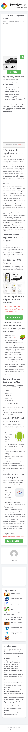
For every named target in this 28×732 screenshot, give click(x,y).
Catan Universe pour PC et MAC (17, 594)
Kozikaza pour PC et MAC (11, 311)
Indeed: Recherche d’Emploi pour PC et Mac (17, 603)
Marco (14, 560)
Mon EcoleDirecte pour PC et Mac (17, 628)
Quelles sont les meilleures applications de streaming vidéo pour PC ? (13, 670)
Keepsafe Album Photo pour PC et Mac (16, 632)
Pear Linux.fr (10, 727)
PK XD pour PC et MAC (16, 637)
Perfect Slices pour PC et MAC (17, 608)
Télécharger (15, 317)
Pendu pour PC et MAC (16, 622)
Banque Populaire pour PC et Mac (17, 599)
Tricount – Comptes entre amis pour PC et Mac (17, 618)
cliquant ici (14, 337)
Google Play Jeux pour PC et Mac (13, 306)
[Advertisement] (14, 576)
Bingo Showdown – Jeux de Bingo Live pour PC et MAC (13, 613)
